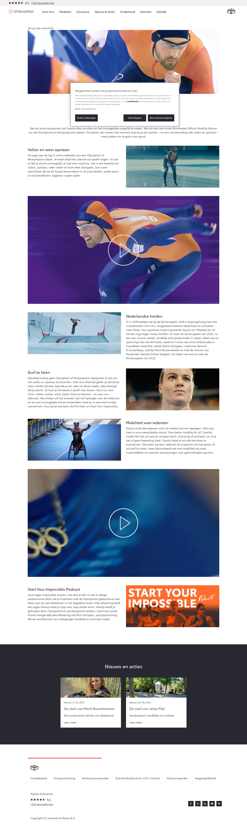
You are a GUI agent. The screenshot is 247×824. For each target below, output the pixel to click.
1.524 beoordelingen (42, 3)
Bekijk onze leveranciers (85, 108)
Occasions (83, 11)
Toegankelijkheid (205, 778)
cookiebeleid (132, 101)
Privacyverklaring (64, 778)
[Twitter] (219, 803)
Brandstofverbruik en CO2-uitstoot (138, 778)
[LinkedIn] (205, 803)
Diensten (146, 11)
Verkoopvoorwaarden (95, 778)
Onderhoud (127, 11)
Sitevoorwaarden (177, 778)
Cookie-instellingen (86, 117)
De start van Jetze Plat (147, 708)
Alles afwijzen (134, 117)
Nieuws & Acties (105, 11)
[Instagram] (198, 803)
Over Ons (48, 11)
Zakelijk (162, 11)
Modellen (65, 11)
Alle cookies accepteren (161, 117)
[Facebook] (191, 803)
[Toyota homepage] (231, 11)
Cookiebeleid (38, 778)
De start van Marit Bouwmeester (89, 708)
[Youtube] (212, 803)
